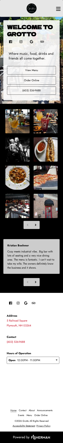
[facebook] (10, 41)
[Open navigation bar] (58, 8)
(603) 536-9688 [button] (31, 90)
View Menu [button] (31, 70)
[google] (30, 41)
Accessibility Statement (24, 425)
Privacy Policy (43, 425)
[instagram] (19, 41)
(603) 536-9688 (16, 342)
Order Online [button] (31, 80)
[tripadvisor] (40, 41)
